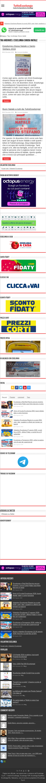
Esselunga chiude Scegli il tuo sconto (26, 673)
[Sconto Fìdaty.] (23, 306)
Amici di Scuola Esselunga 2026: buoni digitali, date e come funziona (27, 594)
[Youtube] (25, 387)
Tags (28, 397)
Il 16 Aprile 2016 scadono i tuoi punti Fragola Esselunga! (26, 656)
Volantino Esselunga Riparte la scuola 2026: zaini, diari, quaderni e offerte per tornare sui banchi (28, 422)
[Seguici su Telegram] (23, 462)
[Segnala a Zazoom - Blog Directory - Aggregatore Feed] (1, 761)
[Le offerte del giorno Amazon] (18, 223)
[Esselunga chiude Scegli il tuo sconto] (6, 676)
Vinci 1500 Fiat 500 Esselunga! (24, 664)
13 (26, 659)
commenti (21, 397)
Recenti (4, 397)
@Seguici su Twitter (7, 510)
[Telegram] (33, 387)
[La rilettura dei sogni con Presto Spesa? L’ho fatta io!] (6, 694)
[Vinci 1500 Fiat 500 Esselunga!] (6, 666)
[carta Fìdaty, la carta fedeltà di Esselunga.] (18, 265)
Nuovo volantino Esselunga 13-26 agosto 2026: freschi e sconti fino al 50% (28, 633)
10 (25, 666)
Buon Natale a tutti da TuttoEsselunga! (21, 109)
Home (4, 36)
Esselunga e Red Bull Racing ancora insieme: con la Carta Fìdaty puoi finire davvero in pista (27, 585)
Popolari (12, 397)
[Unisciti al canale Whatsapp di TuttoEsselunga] (23, 30)
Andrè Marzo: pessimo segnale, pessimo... (22, 723)
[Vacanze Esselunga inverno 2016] (23, 369)
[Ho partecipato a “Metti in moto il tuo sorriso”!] (6, 703)
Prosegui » (6, 101)
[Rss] (13, 387)
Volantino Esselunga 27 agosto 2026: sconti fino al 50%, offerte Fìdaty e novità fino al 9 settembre (28, 432)
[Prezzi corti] (18, 326)
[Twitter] (21, 387)
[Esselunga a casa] (18, 245)
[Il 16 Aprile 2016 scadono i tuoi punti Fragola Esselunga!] (6, 657)
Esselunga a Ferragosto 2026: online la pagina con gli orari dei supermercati (27, 623)
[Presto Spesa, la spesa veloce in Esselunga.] (23, 346)
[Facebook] (17, 387)
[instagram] (29, 387)
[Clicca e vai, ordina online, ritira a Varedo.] (23, 286)
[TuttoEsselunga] (23, 5)
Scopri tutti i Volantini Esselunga (11, 168)
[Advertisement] (23, 540)
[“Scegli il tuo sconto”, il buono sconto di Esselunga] (6, 685)
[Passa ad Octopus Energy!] (18, 192)
